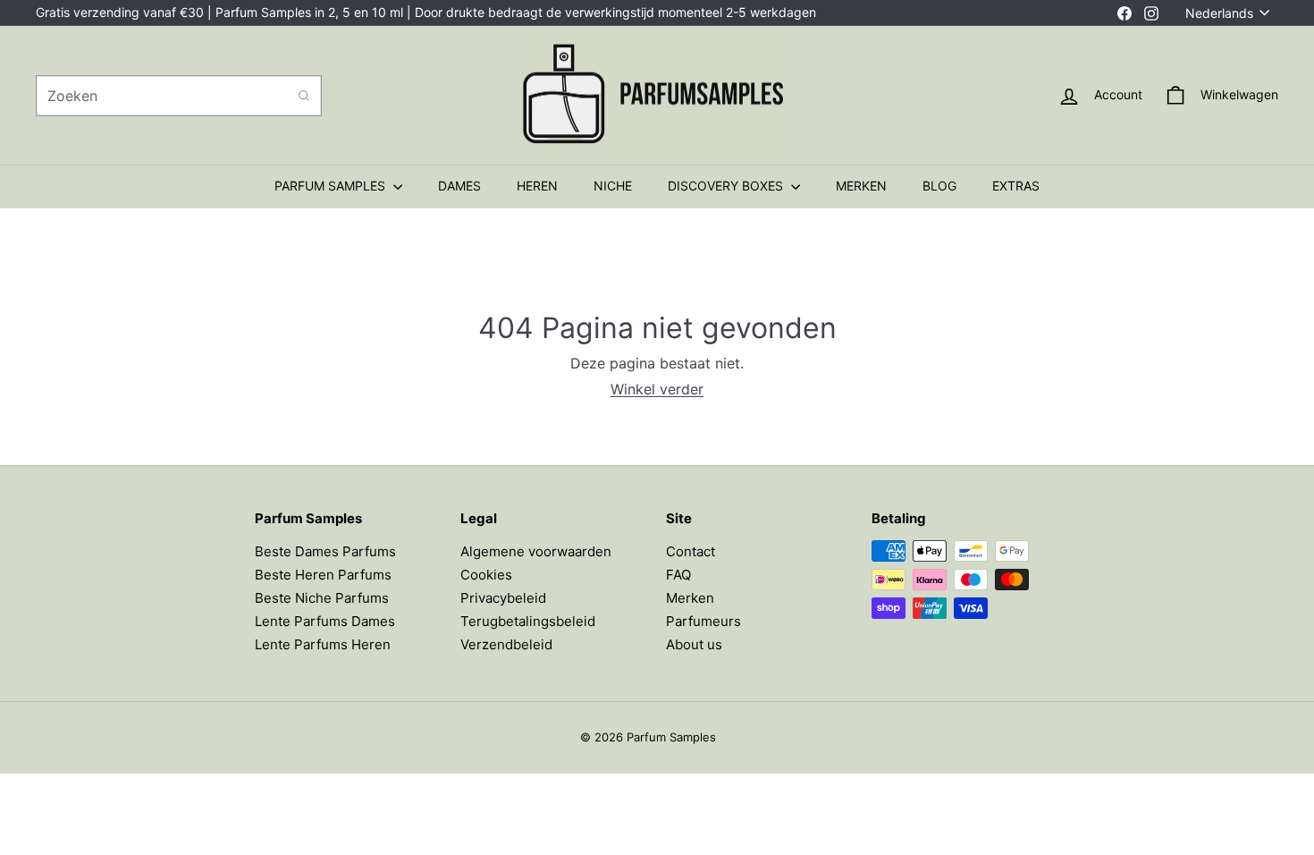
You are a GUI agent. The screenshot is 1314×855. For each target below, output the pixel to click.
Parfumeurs (703, 621)
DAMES (459, 185)
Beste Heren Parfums (323, 574)
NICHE (613, 185)
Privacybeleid (503, 597)
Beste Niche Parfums (322, 597)
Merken (690, 597)
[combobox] (179, 95)
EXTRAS (1016, 185)
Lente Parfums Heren (323, 644)
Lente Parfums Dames (325, 621)
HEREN (537, 185)
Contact (690, 551)
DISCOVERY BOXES (727, 185)
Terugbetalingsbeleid (527, 621)
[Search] (304, 95)
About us (694, 644)
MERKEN (861, 185)
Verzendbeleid (506, 644)
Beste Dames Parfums (325, 551)
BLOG (939, 185)
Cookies (486, 574)
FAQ (678, 574)
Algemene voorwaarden (535, 551)
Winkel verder (657, 389)
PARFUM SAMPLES (331, 185)
